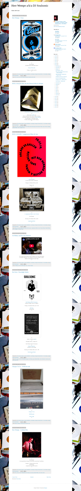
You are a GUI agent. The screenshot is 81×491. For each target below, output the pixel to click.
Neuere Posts (14, 477)
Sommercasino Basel (32, 352)
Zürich (44, 472)
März (57, 91)
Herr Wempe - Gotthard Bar (20, 430)
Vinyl (34, 77)
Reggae (49, 126)
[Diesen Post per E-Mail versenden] (20, 75)
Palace (41, 126)
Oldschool (26, 77)
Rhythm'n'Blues (15, 127)
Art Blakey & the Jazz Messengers (20, 265)
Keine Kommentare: (16, 75)
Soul (32, 77)
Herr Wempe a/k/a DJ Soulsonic (29, 5)
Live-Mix (33, 114)
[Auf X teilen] (23, 75)
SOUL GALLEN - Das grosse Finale (60, 45)
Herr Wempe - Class (18, 18)
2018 (56, 96)
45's (15, 77)
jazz (26, 265)
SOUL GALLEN (38, 117)
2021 (56, 61)
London (29, 265)
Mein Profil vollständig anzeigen (59, 26)
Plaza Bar (30, 77)
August (57, 84)
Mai (56, 88)
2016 (56, 99)
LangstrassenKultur (31, 221)
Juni (56, 87)
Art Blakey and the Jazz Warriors (21, 235)
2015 (56, 101)
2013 (56, 104)
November (58, 67)
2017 (56, 98)
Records (46, 126)
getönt (35, 339)
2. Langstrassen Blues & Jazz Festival (32, 214)
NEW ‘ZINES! (57, 32)
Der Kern (31, 308)
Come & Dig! (31, 416)
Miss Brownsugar (33, 126)
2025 (56, 55)
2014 (56, 102)
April (57, 90)
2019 (56, 64)
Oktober (57, 69)
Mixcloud (38, 126)
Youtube (31, 265)
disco (17, 126)
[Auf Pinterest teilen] (25, 75)
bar (17, 77)
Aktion (16, 423)
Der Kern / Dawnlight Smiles (20, 272)
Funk (20, 77)
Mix (36, 126)
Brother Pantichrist (31, 346)
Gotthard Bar (24, 472)
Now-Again (57, 39)
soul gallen (21, 127)
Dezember (58, 66)
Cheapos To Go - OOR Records (21, 366)
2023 (56, 58)
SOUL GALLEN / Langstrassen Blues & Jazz (25, 134)
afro (17, 472)
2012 (56, 105)
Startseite (32, 477)
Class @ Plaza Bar (31, 67)
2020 (56, 63)
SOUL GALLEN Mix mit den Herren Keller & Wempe (27, 83)
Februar (57, 93)
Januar (57, 94)
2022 (56, 60)
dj (18, 77)
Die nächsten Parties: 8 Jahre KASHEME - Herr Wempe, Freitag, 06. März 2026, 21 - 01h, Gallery (61, 22)
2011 (56, 107)
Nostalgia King (57, 35)
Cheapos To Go (31, 411)
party (43, 126)
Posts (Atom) (18, 478)
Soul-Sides (57, 31)
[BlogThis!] (22, 75)
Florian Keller (22, 126)
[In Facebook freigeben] (24, 75)
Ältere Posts (49, 477)
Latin (31, 472)
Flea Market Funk (58, 48)
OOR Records (31, 414)
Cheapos (18, 423)
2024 (56, 57)
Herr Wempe (23, 77)
